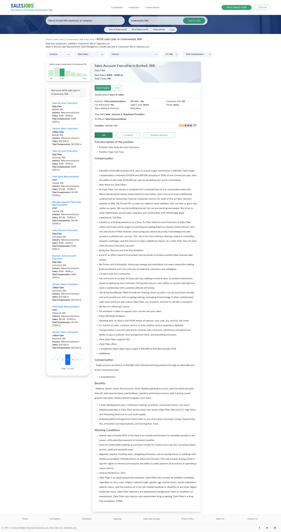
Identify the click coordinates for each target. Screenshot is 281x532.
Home (25, 519)
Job (103, 135)
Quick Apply (102, 88)
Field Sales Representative (65, 176)
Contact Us (252, 519)
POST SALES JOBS (236, 7)
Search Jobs (194, 20)
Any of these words (118, 30)
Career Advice (152, 7)
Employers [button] (134, 7)
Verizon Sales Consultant (65, 128)
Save (117, 88)
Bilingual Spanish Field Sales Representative (66, 203)
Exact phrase (159, 30)
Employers (87, 519)
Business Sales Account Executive (64, 257)
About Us (220, 519)
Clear (172, 29)
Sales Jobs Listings (151, 519)
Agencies (117, 519)
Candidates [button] (117, 7)
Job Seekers (55, 519)
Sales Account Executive (64, 103)
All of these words (140, 30)
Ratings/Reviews (159, 135)
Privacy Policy (188, 519)
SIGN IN (262, 7)
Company (128, 135)
